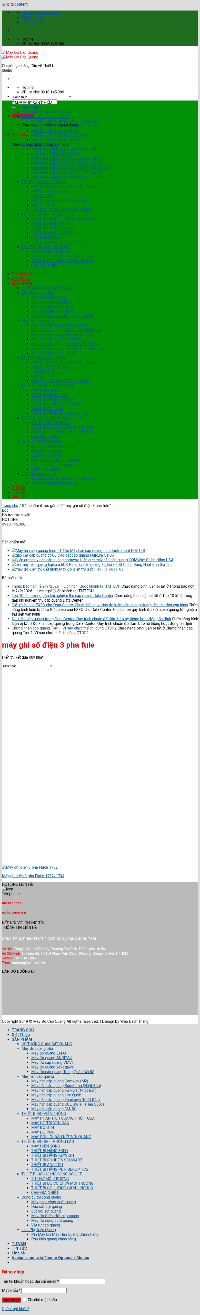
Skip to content (15, 4)
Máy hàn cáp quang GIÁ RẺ (53, 353)
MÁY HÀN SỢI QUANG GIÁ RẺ (56, 154)
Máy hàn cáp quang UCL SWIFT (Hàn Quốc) (67, 348)
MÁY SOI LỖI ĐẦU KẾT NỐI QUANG (61, 209)
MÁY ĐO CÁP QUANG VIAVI (54, 130)
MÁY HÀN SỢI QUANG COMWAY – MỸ (63, 149)
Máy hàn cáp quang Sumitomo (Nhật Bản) (66, 329)
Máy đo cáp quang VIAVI (52, 306)
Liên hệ (18, 497)
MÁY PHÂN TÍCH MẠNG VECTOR (59, 200)
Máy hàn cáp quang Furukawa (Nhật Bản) (65, 343)
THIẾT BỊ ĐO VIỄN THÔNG (43, 182)
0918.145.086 (13, 524)
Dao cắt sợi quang (46, 450)
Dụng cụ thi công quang (41, 441)
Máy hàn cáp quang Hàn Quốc (56, 339)
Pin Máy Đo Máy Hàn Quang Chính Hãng (65, 478)
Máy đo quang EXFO (48, 297)
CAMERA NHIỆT (45, 265)
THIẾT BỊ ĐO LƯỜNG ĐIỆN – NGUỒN (62, 261)
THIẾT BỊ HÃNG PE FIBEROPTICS (59, 242)
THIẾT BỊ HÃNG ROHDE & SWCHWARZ (64, 219)
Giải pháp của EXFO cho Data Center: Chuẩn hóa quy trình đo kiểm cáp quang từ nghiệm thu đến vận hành (100, 605)
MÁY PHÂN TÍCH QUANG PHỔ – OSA (63, 186)
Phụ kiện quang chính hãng (53, 483)
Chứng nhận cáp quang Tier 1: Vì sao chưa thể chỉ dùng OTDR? (64, 628)
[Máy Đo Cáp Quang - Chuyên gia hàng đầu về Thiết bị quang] (20, 54)
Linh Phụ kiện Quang (38, 474)
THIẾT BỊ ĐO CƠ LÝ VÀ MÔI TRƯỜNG (62, 256)
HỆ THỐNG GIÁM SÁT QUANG (46, 112)
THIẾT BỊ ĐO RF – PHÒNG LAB (47, 214)
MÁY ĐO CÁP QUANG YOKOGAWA (60, 135)
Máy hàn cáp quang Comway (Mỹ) (59, 325)
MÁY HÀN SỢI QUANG (40, 144)
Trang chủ (10, 505)
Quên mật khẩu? (15, 1308)
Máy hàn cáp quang (37, 320)
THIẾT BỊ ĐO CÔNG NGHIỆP (45, 247)
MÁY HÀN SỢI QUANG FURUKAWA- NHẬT (66, 158)
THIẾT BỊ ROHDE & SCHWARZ (56, 404)
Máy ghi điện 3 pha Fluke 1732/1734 (33, 876)
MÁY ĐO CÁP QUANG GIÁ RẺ (55, 140)
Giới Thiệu (21, 278)
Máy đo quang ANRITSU (51, 302)
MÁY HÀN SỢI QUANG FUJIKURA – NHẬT (66, 163)
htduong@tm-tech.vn (21, 533)
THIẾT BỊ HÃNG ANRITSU (52, 233)
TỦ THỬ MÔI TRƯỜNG (50, 251)
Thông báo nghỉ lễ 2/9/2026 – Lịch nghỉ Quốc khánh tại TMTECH (66, 586)
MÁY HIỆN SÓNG (45, 237)
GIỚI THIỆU (31, 107)
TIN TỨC (19, 492)
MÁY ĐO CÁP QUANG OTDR (45, 116)
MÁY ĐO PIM (42, 195)
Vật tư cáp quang (45, 469)
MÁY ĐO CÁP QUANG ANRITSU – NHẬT (65, 126)
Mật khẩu (11, 1290)
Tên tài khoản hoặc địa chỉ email (30, 1281)
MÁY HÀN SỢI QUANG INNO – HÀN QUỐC (66, 172)
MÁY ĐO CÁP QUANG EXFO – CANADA (64, 121)
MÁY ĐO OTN (42, 205)
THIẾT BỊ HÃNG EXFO (49, 223)
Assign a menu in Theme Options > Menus (50, 1257)
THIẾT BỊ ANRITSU (47, 408)
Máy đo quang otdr (37, 292)
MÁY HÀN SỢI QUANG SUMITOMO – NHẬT (68, 177)
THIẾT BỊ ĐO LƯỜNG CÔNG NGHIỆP (51, 418)
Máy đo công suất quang (52, 464)
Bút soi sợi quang (46, 455)
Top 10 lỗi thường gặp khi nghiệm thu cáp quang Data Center (62, 595)
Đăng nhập (11, 1300)
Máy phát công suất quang (53, 446)
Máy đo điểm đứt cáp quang (55, 460)
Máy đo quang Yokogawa (52, 311)
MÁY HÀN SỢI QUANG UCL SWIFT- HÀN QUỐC (70, 168)
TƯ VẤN (19, 487)
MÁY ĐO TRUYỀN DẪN (50, 191)
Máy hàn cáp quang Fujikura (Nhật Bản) (64, 334)
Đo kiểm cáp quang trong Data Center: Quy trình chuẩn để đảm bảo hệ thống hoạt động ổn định (91, 619)
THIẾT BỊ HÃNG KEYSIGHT (53, 228)
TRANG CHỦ (23, 274)
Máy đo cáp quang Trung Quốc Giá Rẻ (62, 316)
